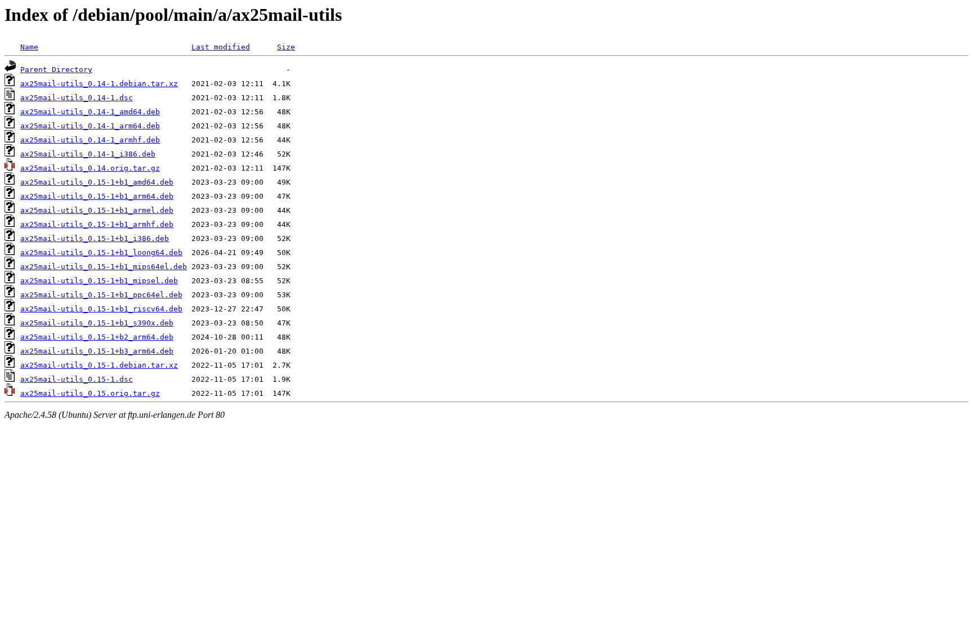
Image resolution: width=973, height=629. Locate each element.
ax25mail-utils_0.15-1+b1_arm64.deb (96, 196)
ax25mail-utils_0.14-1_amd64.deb (90, 112)
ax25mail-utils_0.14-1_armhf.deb (90, 140)
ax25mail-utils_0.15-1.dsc (76, 379)
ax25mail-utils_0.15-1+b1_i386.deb (94, 238)
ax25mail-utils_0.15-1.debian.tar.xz (99, 365)
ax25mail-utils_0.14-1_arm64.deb (90, 126)
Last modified (220, 47)
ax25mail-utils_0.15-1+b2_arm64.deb (96, 337)
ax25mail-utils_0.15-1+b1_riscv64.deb (101, 309)
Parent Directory (56, 69)
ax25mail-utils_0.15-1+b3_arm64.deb (96, 351)
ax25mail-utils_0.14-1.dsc (76, 97)
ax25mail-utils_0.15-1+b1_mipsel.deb (99, 280)
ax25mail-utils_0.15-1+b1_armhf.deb (96, 224)
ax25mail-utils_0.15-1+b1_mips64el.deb (103, 266)
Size (286, 47)
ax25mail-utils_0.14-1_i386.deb (87, 154)
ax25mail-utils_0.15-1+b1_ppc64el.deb (101, 295)
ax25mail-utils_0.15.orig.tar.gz (90, 393)
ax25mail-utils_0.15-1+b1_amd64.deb (96, 182)
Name (29, 47)
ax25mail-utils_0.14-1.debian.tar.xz (99, 83)
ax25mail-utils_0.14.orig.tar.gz (90, 168)
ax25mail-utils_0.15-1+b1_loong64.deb (101, 252)
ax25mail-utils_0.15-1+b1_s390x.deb (96, 323)
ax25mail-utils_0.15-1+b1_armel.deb (96, 210)
